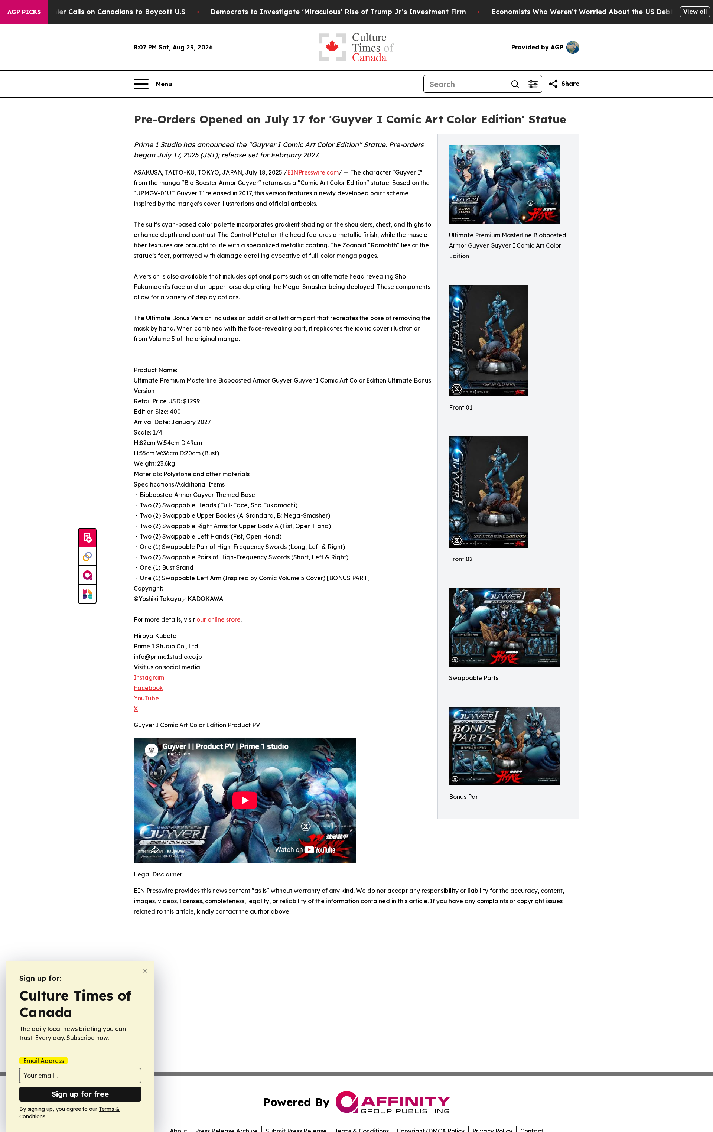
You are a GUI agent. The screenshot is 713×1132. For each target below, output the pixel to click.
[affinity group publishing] (87, 575)
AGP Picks (24, 12)
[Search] (515, 83)
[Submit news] (87, 538)
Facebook (148, 688)
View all (695, 11)
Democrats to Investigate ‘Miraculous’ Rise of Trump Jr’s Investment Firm (338, 11)
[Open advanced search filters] (533, 83)
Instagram (149, 677)
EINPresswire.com (313, 172)
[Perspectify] (87, 556)
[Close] (145, 970)
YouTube (146, 698)
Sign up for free (80, 1094)
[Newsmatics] (87, 594)
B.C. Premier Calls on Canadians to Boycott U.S (105, 11)
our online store (218, 619)
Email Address (43, 1060)
